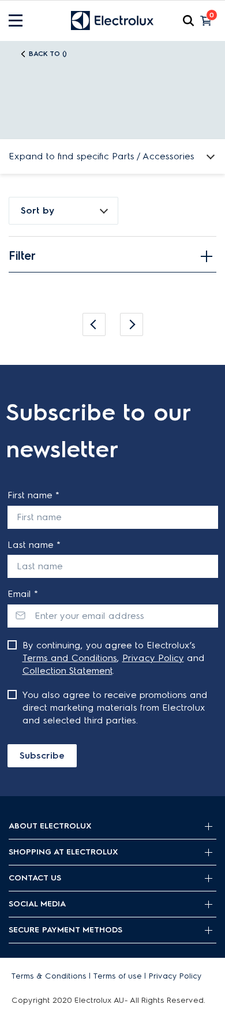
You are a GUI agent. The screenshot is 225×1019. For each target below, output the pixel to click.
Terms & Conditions (49, 976)
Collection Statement (67, 670)
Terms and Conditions (69, 657)
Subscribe (42, 755)
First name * (33, 495)
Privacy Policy (153, 657)
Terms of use (117, 976)
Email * (22, 593)
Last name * (34, 544)
